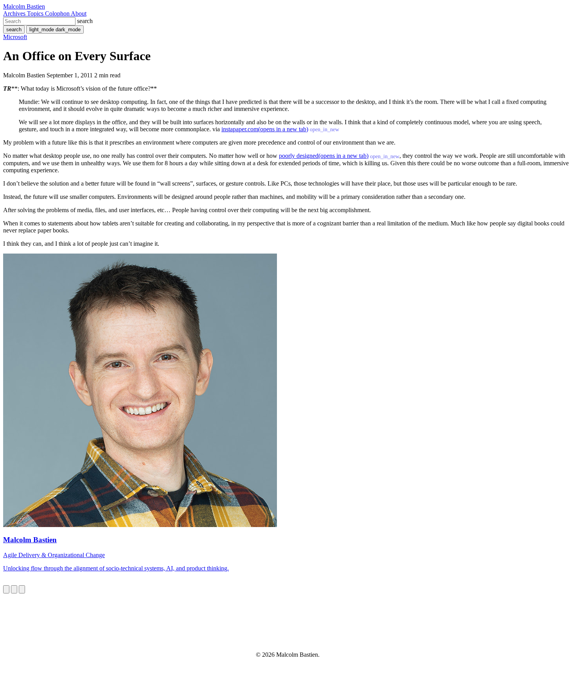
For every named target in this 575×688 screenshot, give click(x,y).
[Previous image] (6, 589)
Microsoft (15, 37)
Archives (15, 13)
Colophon (58, 13)
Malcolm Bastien (24, 6)
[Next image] (14, 589)
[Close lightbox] (22, 589)
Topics (36, 13)
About (78, 13)
